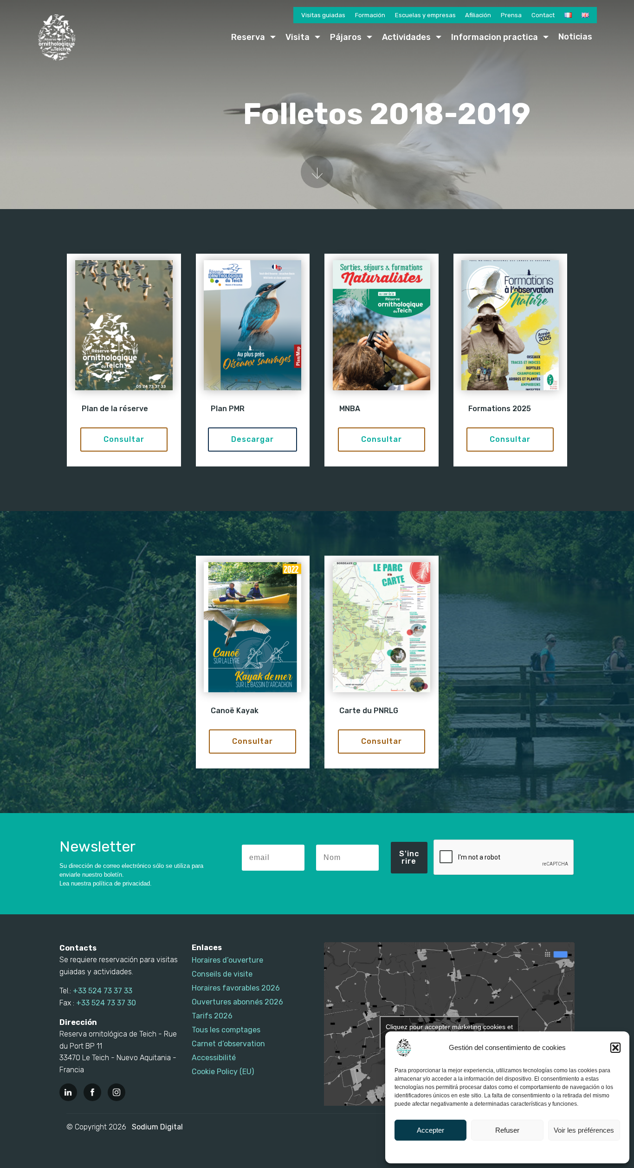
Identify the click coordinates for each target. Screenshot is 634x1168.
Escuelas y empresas (425, 15)
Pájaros (346, 37)
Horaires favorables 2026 (236, 988)
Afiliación (478, 15)
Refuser (507, 1130)
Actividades (406, 37)
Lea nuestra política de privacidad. (105, 883)
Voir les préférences (584, 1130)
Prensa (511, 15)
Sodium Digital (157, 1126)
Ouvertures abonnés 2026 (237, 1001)
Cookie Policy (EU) (223, 1071)
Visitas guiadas (323, 15)
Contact (543, 15)
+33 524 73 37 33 (102, 990)
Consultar (124, 439)
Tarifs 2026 (212, 1015)
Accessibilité (214, 1057)
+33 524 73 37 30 (106, 1002)
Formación (370, 15)
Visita (297, 37)
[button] (615, 1047)
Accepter (430, 1130)
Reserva (248, 37)
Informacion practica (494, 37)
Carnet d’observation (228, 1043)
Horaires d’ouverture (227, 960)
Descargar (252, 439)
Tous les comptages (226, 1029)
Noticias (575, 37)
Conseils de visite (222, 974)
